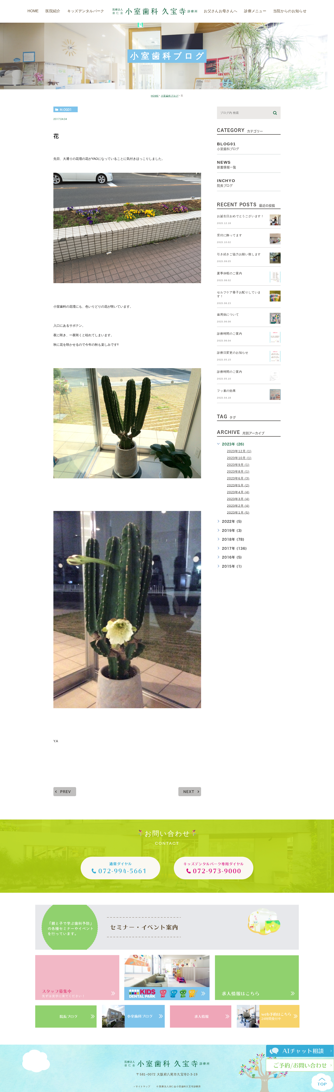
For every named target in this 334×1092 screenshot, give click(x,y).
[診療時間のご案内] (275, 337)
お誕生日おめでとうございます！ (240, 216)
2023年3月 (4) (238, 499)
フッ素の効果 (226, 391)
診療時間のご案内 (229, 334)
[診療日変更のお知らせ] (275, 356)
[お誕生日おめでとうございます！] (275, 219)
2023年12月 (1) (239, 451)
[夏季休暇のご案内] (275, 277)
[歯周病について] (275, 318)
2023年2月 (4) (238, 505)
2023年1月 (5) (238, 512)
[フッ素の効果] (275, 394)
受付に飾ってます (229, 235)
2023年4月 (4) (238, 492)
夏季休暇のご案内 (229, 273)
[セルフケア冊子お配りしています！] (275, 296)
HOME (155, 96)
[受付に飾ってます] (275, 238)
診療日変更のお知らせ (232, 353)
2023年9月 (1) (238, 465)
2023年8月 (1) (238, 471)
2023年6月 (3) (238, 478)
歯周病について (228, 314)
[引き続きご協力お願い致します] (275, 258)
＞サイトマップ (141, 1086)
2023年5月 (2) (238, 485)
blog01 (66, 109)
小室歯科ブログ (169, 96)
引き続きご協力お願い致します (239, 254)
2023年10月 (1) (239, 458)
